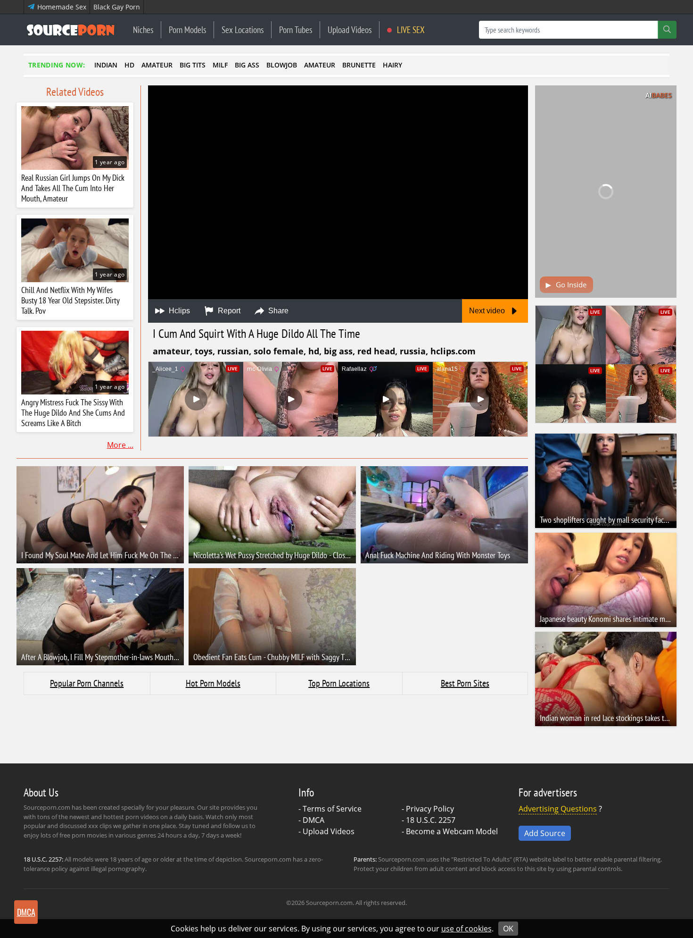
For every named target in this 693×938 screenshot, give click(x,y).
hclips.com (453, 351)
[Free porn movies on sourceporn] (71, 30)
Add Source (544, 833)
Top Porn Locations (339, 683)
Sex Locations (243, 29)
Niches (143, 29)
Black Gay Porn (116, 6)
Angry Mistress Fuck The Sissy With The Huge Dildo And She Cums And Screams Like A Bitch (73, 412)
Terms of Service (332, 809)
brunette (359, 64)
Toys (204, 351)
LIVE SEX (410, 29)
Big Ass (338, 351)
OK (508, 928)
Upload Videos (349, 29)
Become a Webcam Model (452, 831)
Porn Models (187, 29)
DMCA (313, 820)
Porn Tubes (295, 29)
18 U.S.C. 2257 (430, 820)
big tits (193, 64)
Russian (233, 351)
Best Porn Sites (465, 683)
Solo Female (279, 351)
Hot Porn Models (213, 683)
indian (105, 64)
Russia (413, 351)
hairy (392, 64)
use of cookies (466, 928)
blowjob (281, 64)
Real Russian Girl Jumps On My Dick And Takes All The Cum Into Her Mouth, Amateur (72, 188)
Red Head (376, 351)
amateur (157, 64)
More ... (120, 445)
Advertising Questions (558, 809)
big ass (247, 64)
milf (220, 64)
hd (129, 64)
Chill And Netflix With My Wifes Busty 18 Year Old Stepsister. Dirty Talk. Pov (70, 300)
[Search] (667, 30)
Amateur (171, 351)
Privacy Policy (430, 809)
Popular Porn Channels (87, 683)
